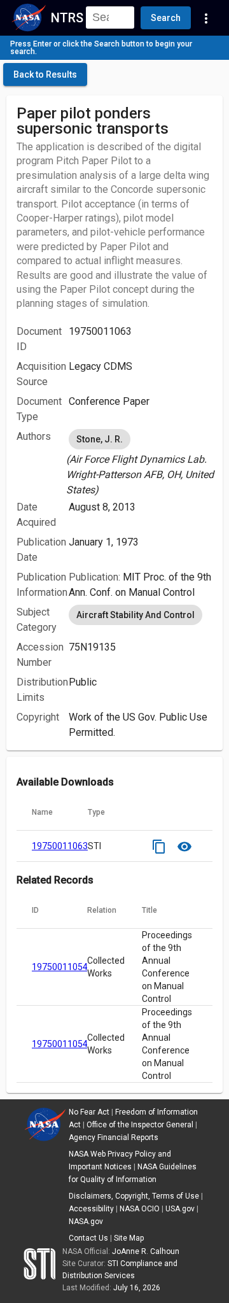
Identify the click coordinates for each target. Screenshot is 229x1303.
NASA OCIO (140, 1208)
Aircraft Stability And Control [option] (135, 615)
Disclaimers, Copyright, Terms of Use (134, 1196)
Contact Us (88, 1238)
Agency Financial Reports (113, 1137)
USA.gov (180, 1208)
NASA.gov (86, 1221)
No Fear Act (89, 1112)
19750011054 (60, 967)
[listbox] (140, 462)
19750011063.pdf (68, 846)
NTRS (67, 17)
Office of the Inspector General (140, 1124)
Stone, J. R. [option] (99, 439)
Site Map (129, 1238)
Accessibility (91, 1208)
